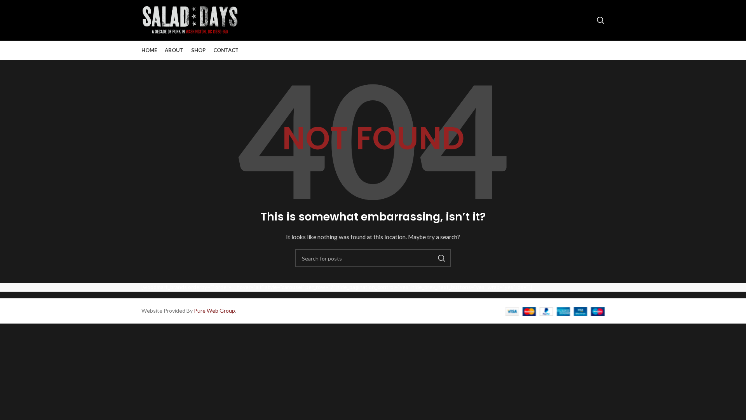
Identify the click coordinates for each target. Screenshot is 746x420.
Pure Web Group (214, 310)
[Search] (600, 20)
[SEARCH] (442, 258)
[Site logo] (190, 19)
